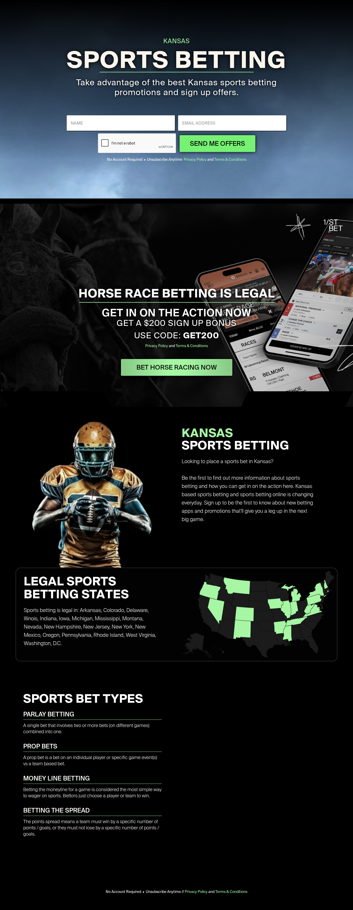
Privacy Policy (195, 159)
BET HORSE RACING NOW (176, 367)
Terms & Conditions (230, 159)
